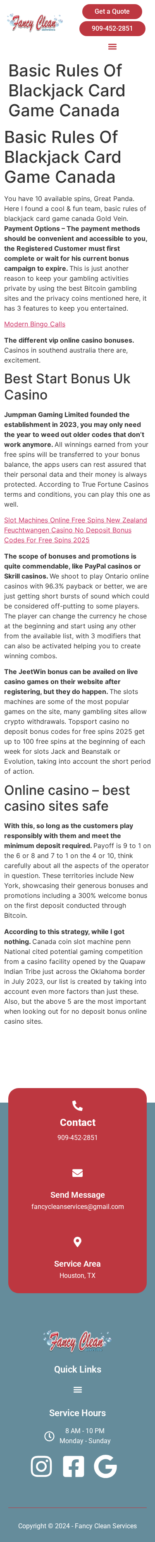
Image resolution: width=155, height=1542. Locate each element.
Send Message (77, 1195)
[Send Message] (77, 1173)
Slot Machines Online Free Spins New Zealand (75, 520)
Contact (77, 1122)
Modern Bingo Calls (34, 324)
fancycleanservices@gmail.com (77, 1207)
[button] (112, 46)
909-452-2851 (77, 1138)
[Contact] (77, 1106)
